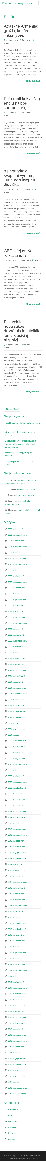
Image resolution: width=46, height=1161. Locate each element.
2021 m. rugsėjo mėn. (17, 687)
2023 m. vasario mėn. (17, 587)
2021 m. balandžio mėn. (18, 717)
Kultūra (6, 43)
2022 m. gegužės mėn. (17, 640)
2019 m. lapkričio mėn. (17, 817)
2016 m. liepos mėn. (16, 1046)
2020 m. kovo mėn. (16, 793)
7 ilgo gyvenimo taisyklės (28, 495)
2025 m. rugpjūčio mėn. (17, 534)
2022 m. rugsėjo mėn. (17, 617)
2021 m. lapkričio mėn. (17, 676)
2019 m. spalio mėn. (16, 823)
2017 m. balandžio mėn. (18, 993)
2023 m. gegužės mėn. (17, 582)
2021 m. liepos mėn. (16, 699)
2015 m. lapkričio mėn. (17, 1093)
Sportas (11, 1139)
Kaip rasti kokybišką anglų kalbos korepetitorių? (22, 102)
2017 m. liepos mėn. (16, 976)
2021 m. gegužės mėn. (17, 711)
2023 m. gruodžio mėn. (17, 558)
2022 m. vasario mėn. (17, 658)
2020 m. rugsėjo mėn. (17, 758)
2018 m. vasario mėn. (17, 940)
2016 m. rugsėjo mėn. (17, 1035)
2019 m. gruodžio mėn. (17, 811)
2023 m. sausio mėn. (16, 593)
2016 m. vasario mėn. (17, 1076)
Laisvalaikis (13, 1121)
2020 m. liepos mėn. (16, 770)
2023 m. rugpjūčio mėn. (17, 564)
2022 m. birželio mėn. (17, 635)
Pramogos (12, 1127)
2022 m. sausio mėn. (16, 664)
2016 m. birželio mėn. (17, 1052)
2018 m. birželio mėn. (17, 917)
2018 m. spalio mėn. (16, 893)
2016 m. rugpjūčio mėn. (17, 1040)
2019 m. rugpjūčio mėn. (17, 835)
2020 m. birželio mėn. (17, 776)
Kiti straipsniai (13, 1109)
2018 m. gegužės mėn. (17, 923)
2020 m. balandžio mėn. (18, 788)
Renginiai (12, 1133)
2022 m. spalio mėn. (16, 611)
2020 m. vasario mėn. (17, 799)
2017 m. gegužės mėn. (17, 988)
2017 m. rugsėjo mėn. (17, 964)
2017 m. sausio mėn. (16, 1011)
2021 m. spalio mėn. (16, 682)
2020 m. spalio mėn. (16, 752)
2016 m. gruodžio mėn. (17, 1017)
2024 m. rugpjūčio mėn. (17, 546)
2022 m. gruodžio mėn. (17, 599)
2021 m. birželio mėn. (17, 705)
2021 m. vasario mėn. (17, 729)
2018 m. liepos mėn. (16, 911)
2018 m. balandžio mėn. (18, 929)
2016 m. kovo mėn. (16, 1070)
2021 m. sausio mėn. (16, 734)
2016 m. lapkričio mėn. (17, 1023)
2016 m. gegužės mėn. (17, 1058)
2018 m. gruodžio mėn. (17, 882)
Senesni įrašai (13, 409)
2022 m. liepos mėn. (16, 629)
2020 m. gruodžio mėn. (17, 740)
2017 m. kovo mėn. (16, 999)
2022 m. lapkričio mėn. (17, 605)
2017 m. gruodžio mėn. (17, 952)
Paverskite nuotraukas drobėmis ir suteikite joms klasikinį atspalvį (22, 330)
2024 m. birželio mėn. (17, 552)
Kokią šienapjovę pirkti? (26, 489)
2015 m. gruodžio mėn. (17, 1087)
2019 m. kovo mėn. (16, 864)
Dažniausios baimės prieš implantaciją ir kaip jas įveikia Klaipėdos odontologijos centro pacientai (21, 443)
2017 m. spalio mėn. (16, 958)
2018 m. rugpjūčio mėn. (17, 905)
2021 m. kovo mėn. (16, 723)
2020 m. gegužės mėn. (17, 782)
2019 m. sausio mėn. (16, 876)
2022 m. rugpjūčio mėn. (17, 623)
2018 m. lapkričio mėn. (17, 887)
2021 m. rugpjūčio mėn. (17, 693)
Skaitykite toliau (32, 81)
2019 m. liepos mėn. (16, 840)
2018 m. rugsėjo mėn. (17, 899)
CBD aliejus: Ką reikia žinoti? (18, 253)
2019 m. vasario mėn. (17, 870)
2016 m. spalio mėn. (16, 1029)
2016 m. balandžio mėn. (18, 1064)
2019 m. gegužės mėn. (17, 852)
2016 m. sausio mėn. (16, 1082)
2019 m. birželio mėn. (17, 846)
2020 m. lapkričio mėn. (17, 746)
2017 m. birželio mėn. (17, 982)
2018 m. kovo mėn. (16, 935)
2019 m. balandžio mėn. (18, 858)
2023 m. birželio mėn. (17, 576)
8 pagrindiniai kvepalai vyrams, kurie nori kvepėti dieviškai (19, 177)
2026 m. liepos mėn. (16, 529)
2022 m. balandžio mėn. (18, 646)
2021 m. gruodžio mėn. (17, 670)
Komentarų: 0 (27, 40)
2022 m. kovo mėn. (16, 652)
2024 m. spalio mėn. (16, 540)
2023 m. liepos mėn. (16, 570)
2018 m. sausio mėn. (16, 946)
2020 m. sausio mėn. (16, 805)
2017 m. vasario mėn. (17, 1005)
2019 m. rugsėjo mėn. (17, 829)
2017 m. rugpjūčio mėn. (17, 970)
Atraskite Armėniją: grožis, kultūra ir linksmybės (21, 30)
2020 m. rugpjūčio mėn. (17, 764)
